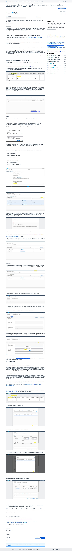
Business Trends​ (49, 24)
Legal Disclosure (24, 549)
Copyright (20, 549)
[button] (62, 14)
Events (34, 1)
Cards (54, 24)
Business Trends (62, 23)
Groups (23, 1)
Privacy (13, 549)
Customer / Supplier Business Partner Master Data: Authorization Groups (16, 522)
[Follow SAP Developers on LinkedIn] (59, 549)
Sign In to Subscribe (62, 8)
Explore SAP (60, 1)
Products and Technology (17, 1)
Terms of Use (16, 549)
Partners (31, 1)
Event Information (61, 27)
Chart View (57, 24)
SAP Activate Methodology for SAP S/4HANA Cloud (34, 37)
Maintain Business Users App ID (11, 391)
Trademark (29, 549)
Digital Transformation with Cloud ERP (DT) (52, 27)
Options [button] (58, 9)
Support (32, 549)
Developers (26, 1)
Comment (9, 545)
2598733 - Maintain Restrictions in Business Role (23, 358)
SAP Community (8, 3)
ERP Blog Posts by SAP (27, 3)
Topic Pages (41, 1)
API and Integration (49, 23)
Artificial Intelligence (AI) (56, 23)
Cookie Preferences (37, 549)
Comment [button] (42, 537)
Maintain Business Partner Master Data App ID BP (13, 236)
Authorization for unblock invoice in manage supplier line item (56, 42)
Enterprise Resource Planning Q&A (53, 43)
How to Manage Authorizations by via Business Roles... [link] (37, 3)
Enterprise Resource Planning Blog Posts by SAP (55, 47)
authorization (8, 534)
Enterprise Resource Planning (20, 3)
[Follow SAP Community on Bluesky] (56, 549)
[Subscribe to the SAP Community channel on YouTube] (57, 549)
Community (11, 1)
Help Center (37, 1)
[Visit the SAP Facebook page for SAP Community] (54, 549)
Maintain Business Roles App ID (28, 66)
